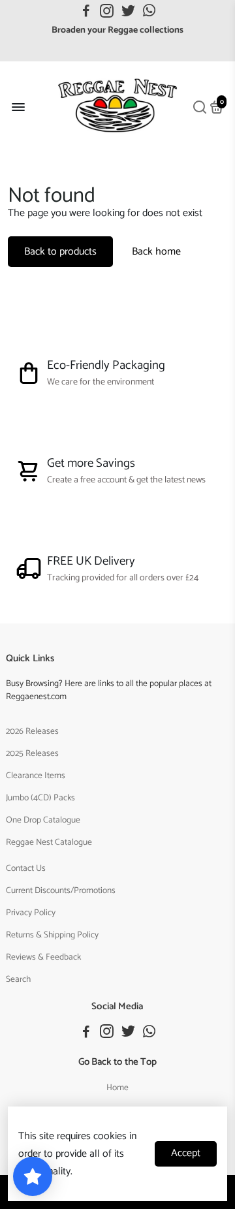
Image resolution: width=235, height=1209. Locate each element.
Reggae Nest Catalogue (49, 842)
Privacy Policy (30, 912)
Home (117, 1087)
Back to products (60, 251)
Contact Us (26, 868)
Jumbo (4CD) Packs (40, 798)
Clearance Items (35, 775)
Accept (185, 1153)
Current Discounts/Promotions (61, 890)
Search (18, 979)
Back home (156, 251)
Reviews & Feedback (43, 957)
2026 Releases (32, 731)
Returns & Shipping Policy (52, 935)
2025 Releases (32, 753)
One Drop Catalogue (43, 820)
